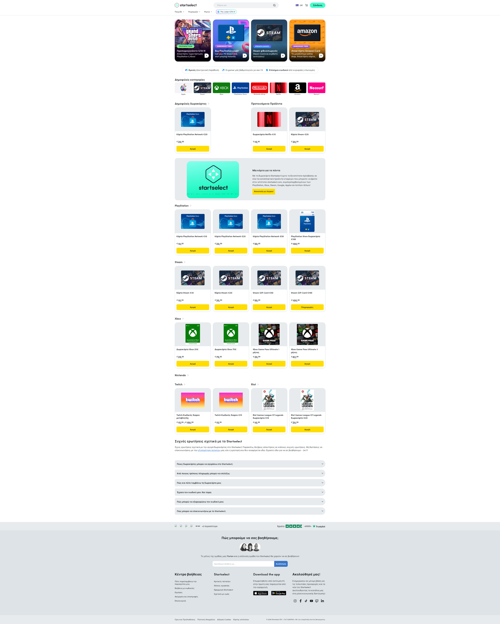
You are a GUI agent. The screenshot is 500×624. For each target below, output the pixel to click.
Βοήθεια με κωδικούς (185, 588)
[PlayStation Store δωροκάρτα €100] (307, 221)
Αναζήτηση (281, 563)
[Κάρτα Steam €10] (193, 277)
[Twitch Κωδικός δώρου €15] (231, 400)
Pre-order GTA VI (228, 11)
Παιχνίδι (178, 11)
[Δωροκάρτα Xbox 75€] (231, 334)
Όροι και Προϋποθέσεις (185, 619)
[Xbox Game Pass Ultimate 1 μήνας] (269, 334)
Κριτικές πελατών (222, 581)
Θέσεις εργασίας (222, 585)
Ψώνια (207, 11)
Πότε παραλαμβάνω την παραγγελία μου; (186, 582)
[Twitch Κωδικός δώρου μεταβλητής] (193, 400)
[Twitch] (317, 601)
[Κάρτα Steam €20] (307, 119)
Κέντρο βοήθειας (188, 574)
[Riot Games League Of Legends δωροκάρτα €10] (269, 400)
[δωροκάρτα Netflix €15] (269, 119)
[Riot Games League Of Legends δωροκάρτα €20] (307, 400)
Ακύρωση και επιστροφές (186, 596)
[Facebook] (300, 601)
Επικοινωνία (180, 601)
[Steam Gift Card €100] (307, 277)
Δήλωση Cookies (224, 619)
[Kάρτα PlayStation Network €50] (269, 221)
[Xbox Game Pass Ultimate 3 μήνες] (307, 334)
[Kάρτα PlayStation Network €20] (193, 119)
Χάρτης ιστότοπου (241, 619)
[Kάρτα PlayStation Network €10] (193, 221)
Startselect (221, 574)
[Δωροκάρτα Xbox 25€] (192, 334)
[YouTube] (311, 601)
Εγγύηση (178, 592)
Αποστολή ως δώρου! (263, 191)
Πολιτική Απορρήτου (206, 619)
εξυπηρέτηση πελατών (209, 450)
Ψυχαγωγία (193, 11)
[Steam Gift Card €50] (269, 277)
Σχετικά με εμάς (221, 594)
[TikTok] (306, 601)
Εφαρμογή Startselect (223, 590)
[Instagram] (295, 601)
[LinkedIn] (322, 601)
